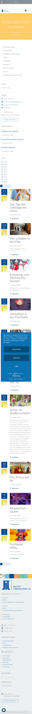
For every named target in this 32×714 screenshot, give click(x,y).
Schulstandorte (7, 645)
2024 (5, 167)
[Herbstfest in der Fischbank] (20, 304)
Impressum (11, 378)
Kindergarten (7, 61)
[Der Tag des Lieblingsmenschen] (20, 194)
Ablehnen (16, 358)
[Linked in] (9, 677)
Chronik (5, 71)
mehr (16, 366)
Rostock (24, 32)
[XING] (2, 677)
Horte (4, 643)
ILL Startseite (5, 32)
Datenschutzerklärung (18, 378)
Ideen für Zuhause (8, 68)
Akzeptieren (16, 349)
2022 (5, 172)
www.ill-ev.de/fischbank (11, 104)
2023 (5, 169)
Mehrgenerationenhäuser (10, 647)
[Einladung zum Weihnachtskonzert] (20, 265)
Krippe (5, 57)
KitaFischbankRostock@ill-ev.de (13, 102)
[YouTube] (6, 677)
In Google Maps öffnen (9, 119)
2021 (5, 174)
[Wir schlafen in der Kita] (20, 229)
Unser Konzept (7, 50)
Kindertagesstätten (15, 32)
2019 (5, 179)
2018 (5, 182)
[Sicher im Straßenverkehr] (20, 400)
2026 (5, 162)
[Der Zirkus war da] (20, 467)
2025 (5, 164)
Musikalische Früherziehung (11, 54)
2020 (5, 177)
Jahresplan (6, 64)
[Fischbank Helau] (20, 534)
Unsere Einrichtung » (9, 47)
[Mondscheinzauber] (20, 498)
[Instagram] (13, 677)
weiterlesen (15, 218)
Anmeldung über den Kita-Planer (12, 75)
